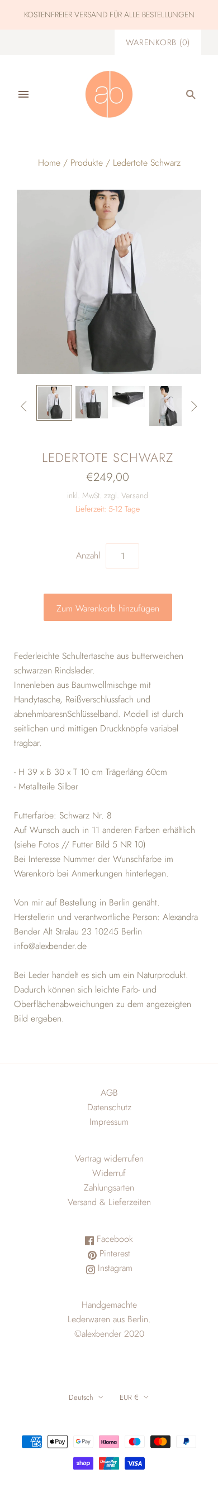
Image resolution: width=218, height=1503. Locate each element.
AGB (109, 1092)
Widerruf (109, 1173)
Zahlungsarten (109, 1187)
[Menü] (23, 94)
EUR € (129, 1397)
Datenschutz (109, 1107)
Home (49, 162)
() (158, 42)
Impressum (109, 1121)
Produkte (86, 162)
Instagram (113, 1267)
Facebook (113, 1238)
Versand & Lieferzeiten (109, 1202)
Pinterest (113, 1253)
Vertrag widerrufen (109, 1158)
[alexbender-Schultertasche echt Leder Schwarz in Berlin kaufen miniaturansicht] (54, 403)
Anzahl (88, 555)
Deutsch (81, 1397)
